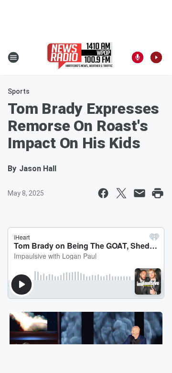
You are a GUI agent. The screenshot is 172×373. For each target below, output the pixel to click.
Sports (19, 91)
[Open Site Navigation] (13, 57)
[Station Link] (79, 57)
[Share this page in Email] (139, 193)
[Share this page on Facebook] (103, 193)
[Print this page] (157, 193)
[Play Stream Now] (156, 57)
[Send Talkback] (137, 57)
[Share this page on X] (121, 193)
